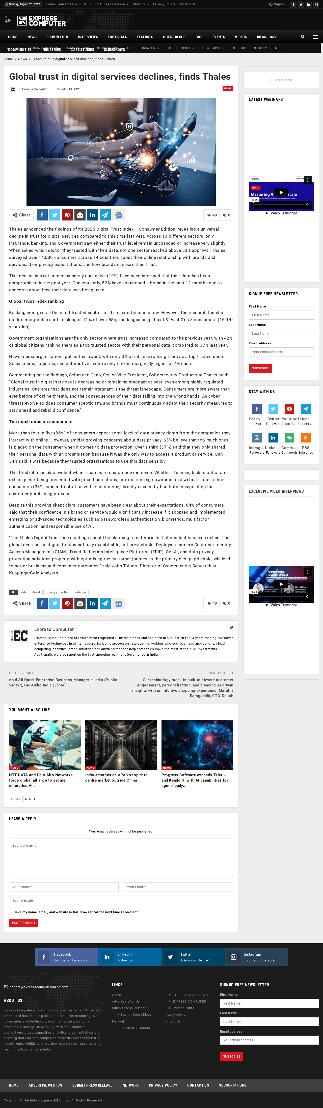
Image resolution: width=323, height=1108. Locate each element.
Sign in (279, 4)
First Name (257, 306)
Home (50, 4)
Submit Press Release (107, 4)
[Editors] (6, 987)
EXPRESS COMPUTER (189, 1001)
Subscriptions (233, 1085)
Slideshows (114, 49)
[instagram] (316, 4)
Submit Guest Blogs (136, 1014)
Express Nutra (183, 1008)
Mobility (187, 48)
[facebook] (293, 4)
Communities (20, 49)
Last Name (257, 325)
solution (80, 592)
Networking (211, 48)
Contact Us (187, 4)
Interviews (88, 37)
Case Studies (82, 49)
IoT (170, 48)
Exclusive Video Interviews (276, 491)
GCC (199, 37)
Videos (241, 37)
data (23, 592)
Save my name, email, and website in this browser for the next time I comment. (76, 912)
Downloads (267, 37)
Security (260, 48)
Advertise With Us (73, 4)
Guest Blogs (174, 37)
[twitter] (301, 4)
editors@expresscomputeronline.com (39, 987)
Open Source (237, 48)
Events (218, 37)
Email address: (260, 343)
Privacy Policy (164, 4)
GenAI (36, 592)
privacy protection (57, 592)
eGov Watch (57, 37)
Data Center (151, 48)
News (32, 37)
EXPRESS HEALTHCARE (190, 995)
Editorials (117, 37)
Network (139, 4)
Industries (51, 49)
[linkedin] (309, 4)
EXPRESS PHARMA (135, 1028)
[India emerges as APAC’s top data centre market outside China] (121, 745)
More (279, 48)
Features (145, 37)
